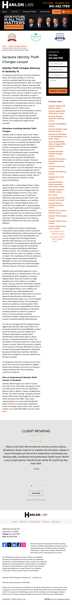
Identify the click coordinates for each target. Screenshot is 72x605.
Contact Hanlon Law (56, 4)
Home (4, 12)
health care (12, 404)
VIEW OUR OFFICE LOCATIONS (14, 27)
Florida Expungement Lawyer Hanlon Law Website (21, 568)
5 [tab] (45, 485)
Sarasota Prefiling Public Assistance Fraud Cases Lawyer (57, 184)
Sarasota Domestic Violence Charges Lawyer (56, 154)
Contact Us (58, 12)
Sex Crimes (53, 195)
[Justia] (19, 545)
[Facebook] (4, 545)
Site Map (45, 522)
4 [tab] (40, 485)
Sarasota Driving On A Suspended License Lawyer (57, 161)
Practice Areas (55, 101)
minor (34, 271)
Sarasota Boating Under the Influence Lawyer (56, 118)
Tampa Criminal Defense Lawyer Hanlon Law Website (22, 559)
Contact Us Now (58, 91)
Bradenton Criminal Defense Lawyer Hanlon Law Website (24, 564)
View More (36, 493)
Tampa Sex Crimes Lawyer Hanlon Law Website (20, 571)
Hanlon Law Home (18, 4)
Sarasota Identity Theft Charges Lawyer (58, 239)
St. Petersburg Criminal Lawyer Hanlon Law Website (22, 557)
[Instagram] (23, 545)
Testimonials (45, 12)
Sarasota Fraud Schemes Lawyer (58, 233)
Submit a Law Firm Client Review (36, 500)
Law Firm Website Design (57, 599)
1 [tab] (26, 485)
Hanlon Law (21, 599)
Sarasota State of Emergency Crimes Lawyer (56, 205)
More (68, 12)
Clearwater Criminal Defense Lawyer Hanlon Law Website (24, 562)
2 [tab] (31, 485)
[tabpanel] (36, 455)
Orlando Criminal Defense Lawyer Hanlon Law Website (23, 566)
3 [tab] (36, 485)
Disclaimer (23, 522)
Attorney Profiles (29, 12)
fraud (14, 88)
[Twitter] (9, 545)
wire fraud (15, 140)
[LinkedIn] (14, 545)
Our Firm (14, 12)
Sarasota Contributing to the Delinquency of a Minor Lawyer (58, 136)
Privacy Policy (35, 522)
